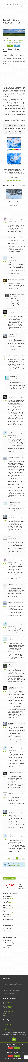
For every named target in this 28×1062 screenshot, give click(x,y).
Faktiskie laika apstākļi (9, 1026)
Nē (10, 1048)
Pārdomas (6, 947)
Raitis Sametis (11, 334)
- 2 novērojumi (21, 376)
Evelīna (10, 584)
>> (23, 858)
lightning (10, 310)
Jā (16, 1048)
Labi (14, 1039)
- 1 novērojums (21, 334)
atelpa (19, 39)
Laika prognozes (9, 40)
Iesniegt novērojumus (9, 878)
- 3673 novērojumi (20, 310)
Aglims (12, 294)
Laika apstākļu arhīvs (9, 1030)
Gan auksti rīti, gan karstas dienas (12, 930)
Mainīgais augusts (8, 896)
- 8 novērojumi (21, 279)
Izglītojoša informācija (9, 943)
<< (9, 858)
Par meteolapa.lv (8, 945)
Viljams (10, 502)
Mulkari (10, 218)
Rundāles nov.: (9, 905)
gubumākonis (10, 204)
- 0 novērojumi (21, 294)
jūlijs (17, 39)
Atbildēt (5, 222)
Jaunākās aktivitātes (10, 893)
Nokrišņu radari (7, 1024)
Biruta (9, 355)
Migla (9, 279)
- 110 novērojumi (20, 355)
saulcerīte (12, 376)
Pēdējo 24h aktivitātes (9, 1028)
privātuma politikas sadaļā (14, 1060)
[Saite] (14, 194)
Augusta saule (7, 933)
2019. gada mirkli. (14, 201)
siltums (14, 39)
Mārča (11, 898)
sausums (11, 39)
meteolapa (21, 40)
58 (16, 40)
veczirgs (10, 257)
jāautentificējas (15, 865)
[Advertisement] (14, 11)
